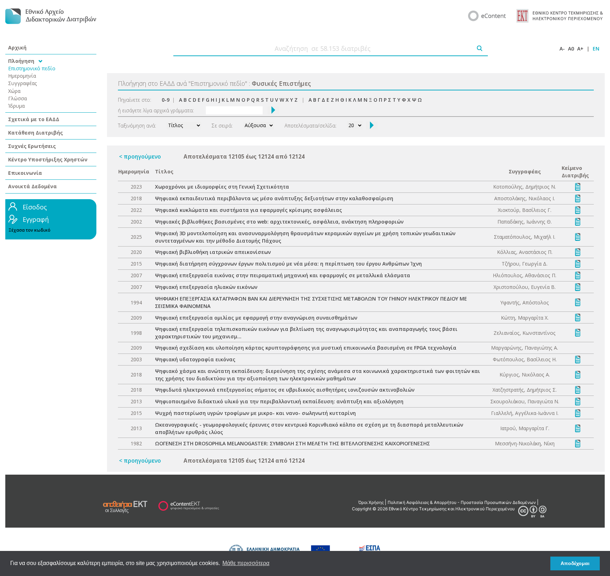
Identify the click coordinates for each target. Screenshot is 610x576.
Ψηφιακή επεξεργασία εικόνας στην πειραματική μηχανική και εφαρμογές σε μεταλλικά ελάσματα (282, 275)
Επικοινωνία (25, 173)
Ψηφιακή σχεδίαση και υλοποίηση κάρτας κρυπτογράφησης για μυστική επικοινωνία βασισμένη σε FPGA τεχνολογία (305, 347)
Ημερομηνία (22, 75)
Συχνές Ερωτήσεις (32, 146)
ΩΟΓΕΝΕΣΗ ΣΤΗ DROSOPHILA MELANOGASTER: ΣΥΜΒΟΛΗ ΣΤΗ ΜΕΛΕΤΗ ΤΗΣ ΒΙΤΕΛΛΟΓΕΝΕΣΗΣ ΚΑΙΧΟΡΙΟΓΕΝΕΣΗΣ (292, 443)
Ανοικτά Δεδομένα (32, 186)
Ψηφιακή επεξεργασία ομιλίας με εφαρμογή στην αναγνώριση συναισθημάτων (256, 317)
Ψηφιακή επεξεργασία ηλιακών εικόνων (206, 287)
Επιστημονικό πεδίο (31, 68)
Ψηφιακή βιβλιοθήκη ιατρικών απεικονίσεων (213, 252)
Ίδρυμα (16, 105)
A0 (571, 48)
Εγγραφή (36, 219)
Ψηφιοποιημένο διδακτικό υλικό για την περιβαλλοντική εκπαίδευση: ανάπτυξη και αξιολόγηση (279, 401)
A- (562, 48)
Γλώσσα (17, 98)
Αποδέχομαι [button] (575, 563)
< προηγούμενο (140, 156)
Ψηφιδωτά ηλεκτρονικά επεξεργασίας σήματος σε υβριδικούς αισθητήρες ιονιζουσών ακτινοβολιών (284, 389)
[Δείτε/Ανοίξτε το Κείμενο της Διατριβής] (577, 186)
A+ (580, 48)
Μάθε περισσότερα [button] (245, 563)
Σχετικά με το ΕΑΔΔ (33, 119)
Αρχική (17, 47)
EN (596, 48)
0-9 (165, 99)
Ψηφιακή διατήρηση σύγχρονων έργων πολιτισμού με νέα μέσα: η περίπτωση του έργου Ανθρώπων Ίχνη (288, 263)
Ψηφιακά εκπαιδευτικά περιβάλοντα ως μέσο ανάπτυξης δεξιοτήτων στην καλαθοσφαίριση (274, 198)
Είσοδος (35, 207)
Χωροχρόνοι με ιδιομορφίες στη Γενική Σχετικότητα (222, 186)
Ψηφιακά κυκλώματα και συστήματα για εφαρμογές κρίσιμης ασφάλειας (248, 210)
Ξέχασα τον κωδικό (29, 230)
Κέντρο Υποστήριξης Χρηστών (48, 159)
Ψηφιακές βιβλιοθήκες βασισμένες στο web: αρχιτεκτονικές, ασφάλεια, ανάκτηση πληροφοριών (279, 221)
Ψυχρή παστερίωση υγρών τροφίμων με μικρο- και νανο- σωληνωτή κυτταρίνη (255, 413)
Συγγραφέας (22, 83)
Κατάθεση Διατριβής (35, 132)
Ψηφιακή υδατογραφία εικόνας (195, 359)
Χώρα (14, 91)
